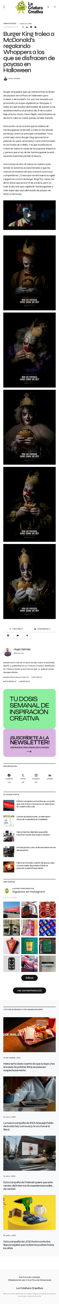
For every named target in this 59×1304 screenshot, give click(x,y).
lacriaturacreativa (23, 888)
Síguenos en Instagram (28, 892)
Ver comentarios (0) (29, 990)
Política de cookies (29, 1277)
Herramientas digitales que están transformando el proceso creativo (33, 833)
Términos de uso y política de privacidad (29, 1280)
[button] (4, 7)
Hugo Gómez (14, 78)
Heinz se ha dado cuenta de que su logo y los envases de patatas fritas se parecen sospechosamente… (35, 865)
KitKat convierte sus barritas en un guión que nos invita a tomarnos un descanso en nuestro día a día (35, 804)
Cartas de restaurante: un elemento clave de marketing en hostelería (33, 817)
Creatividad (9, 23)
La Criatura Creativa (29, 1288)
